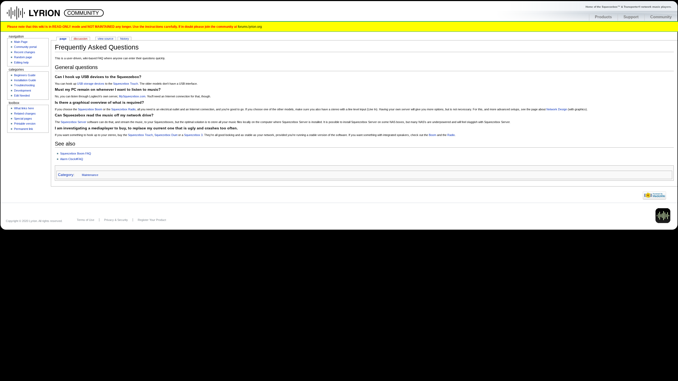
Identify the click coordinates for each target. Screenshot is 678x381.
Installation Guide (25, 80)
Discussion (80, 38)
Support (631, 17)
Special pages (23, 118)
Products (603, 17)
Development (22, 90)
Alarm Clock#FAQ (71, 159)
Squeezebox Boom (90, 109)
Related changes (25, 113)
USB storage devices (90, 83)
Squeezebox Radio (123, 109)
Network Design (556, 109)
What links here (24, 108)
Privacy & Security (116, 219)
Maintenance (90, 174)
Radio (451, 135)
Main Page (21, 41)
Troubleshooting (24, 85)
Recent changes (24, 52)
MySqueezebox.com (132, 96)
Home (39, 15)
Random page (23, 57)
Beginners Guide (24, 75)
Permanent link (23, 128)
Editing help (21, 62)
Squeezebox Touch (125, 83)
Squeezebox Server (73, 122)
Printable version (24, 123)
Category (65, 175)
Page (63, 38)
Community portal (25, 46)
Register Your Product (152, 219)
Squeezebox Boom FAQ (75, 153)
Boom (432, 135)
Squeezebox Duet (165, 135)
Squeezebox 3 (193, 135)
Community (661, 17)
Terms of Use (85, 219)
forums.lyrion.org (250, 26)
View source (105, 38)
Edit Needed (22, 95)
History (124, 38)
